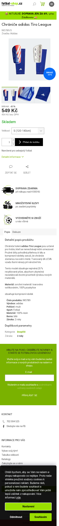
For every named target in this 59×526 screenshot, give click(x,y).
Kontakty (6, 446)
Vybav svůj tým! (10, 450)
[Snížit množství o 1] (13, 144)
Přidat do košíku (31, 142)
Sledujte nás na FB (16, 426)
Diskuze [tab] (16, 232)
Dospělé (21, 331)
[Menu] (51, 4)
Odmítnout (16, 517)
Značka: (10, 33)
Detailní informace (11, 157)
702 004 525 (13, 421)
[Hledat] (34, 4)
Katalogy (6, 459)
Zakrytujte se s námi (12, 463)
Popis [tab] (7, 232)
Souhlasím (40, 517)
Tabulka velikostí (10, 455)
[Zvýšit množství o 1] (13, 140)
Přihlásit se (29, 395)
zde (18, 497)
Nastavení (28, 506)
